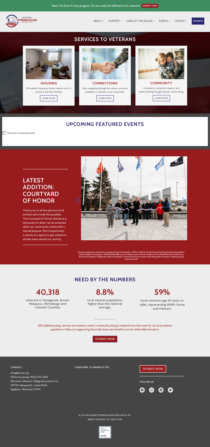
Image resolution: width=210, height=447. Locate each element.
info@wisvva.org (20, 372)
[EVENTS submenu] (169, 21)
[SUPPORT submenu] (121, 21)
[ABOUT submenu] (103, 21)
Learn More (48, 98)
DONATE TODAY (150, 6)
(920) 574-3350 (39, 377)
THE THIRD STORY (114, 419)
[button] (79, 200)
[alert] (105, 133)
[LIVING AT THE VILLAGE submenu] (154, 21)
